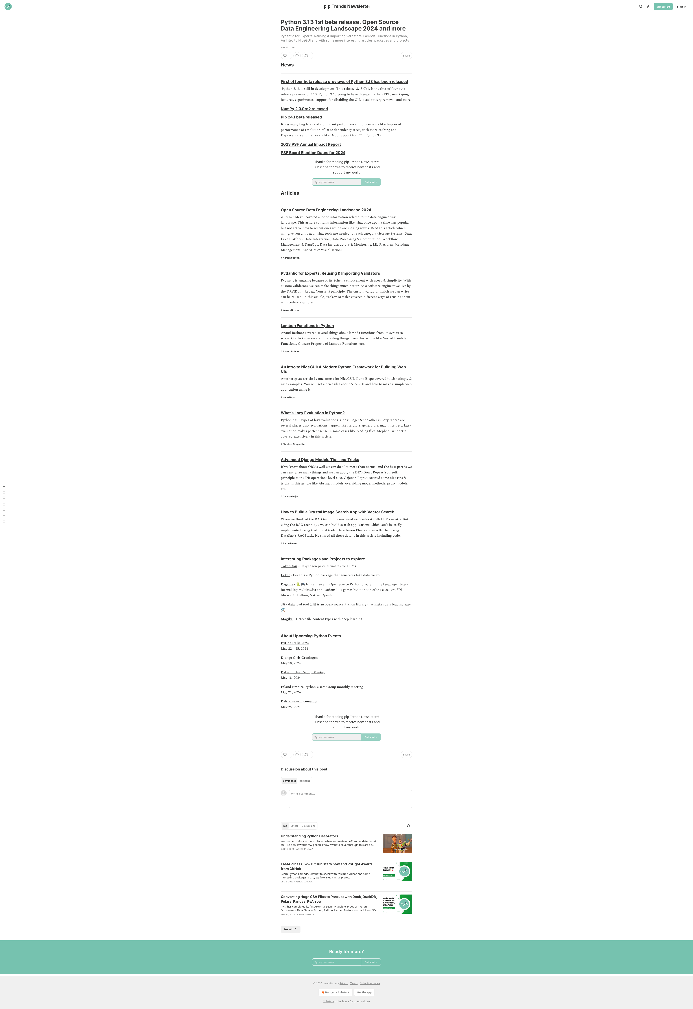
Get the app (364, 992)
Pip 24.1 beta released (301, 117)
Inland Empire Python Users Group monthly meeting (322, 687)
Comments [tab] (289, 780)
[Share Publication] (648, 6)
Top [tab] (285, 826)
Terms (354, 983)
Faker (285, 575)
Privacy (344, 983)
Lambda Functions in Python (307, 325)
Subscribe (663, 6)
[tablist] (296, 780)
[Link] (276, 65)
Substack (328, 1001)
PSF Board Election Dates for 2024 (313, 152)
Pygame (287, 584)
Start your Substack (337, 992)
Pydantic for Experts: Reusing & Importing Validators (330, 273)
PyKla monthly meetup (299, 701)
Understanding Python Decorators (309, 836)
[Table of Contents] (3, 504)
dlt (283, 604)
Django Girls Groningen (299, 657)
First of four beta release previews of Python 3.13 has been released (344, 81)
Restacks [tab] (304, 780)
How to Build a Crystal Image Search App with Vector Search (337, 512)
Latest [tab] (294, 826)
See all (288, 929)
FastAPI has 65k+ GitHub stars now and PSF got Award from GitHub (326, 866)
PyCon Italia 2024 (295, 643)
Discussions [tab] (308, 826)
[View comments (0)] (297, 55)
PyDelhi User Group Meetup (303, 672)
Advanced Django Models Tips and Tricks (320, 459)
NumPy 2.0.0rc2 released (304, 108)
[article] (346, 844)
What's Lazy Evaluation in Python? (313, 412)
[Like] (283, 854)
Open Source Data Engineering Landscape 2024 (326, 209)
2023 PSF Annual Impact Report (311, 144)
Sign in (682, 6)
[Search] (640, 6)
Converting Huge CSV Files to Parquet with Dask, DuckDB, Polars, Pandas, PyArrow (329, 899)
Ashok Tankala (304, 849)
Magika (287, 619)
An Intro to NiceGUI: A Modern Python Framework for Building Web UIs (343, 369)
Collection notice (370, 983)
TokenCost (289, 566)
